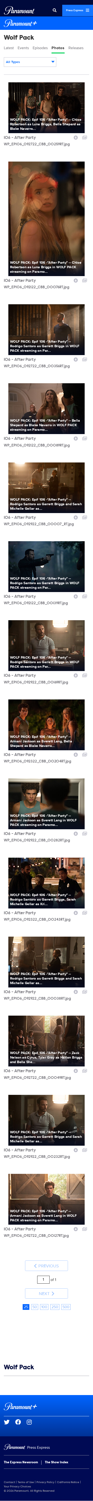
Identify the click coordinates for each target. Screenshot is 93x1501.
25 (26, 1307)
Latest (9, 48)
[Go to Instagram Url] (32, 1422)
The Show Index (56, 1462)
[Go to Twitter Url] (9, 1422)
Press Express (75, 10)
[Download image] (76, 137)
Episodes (40, 48)
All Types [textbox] (13, 62)
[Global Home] (19, 10)
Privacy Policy (45, 1482)
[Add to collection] (84, 137)
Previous (48, 1266)
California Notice (68, 1482)
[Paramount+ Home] (46, 23)
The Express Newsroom (21, 1462)
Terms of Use (26, 1482)
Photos (58, 48)
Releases (75, 48)
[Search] (54, 10)
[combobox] (30, 62)
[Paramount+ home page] (46, 1406)
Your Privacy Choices (17, 1486)
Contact (9, 1482)
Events (23, 48)
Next (45, 1293)
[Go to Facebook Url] (21, 1422)
